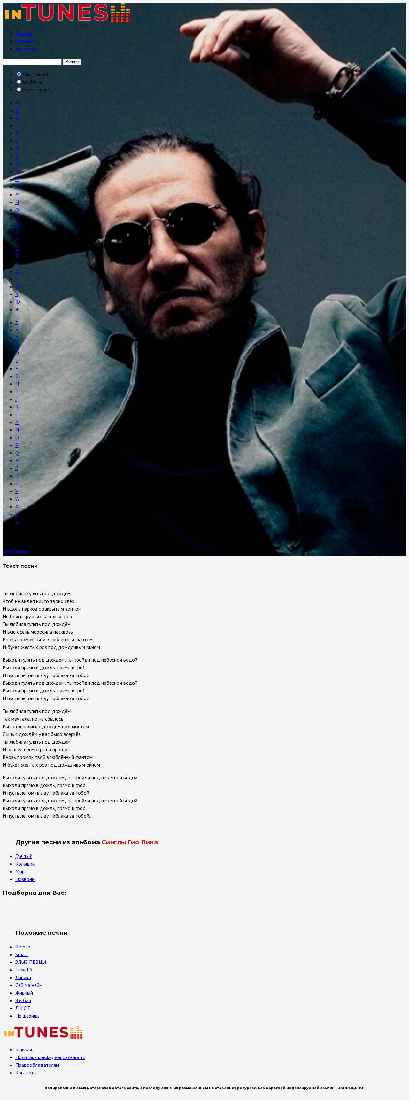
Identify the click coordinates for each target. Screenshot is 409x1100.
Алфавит (25, 41)
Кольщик (25, 864)
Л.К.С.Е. (23, 1008)
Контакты (26, 48)
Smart (21, 954)
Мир (20, 871)
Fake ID (23, 969)
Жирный (24, 992)
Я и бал (23, 1000)
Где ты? (23, 856)
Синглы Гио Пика (130, 842)
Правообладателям (37, 1065)
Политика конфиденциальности (50, 1057)
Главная (23, 33)
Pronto (22, 946)
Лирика (23, 977)
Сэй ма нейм (28, 985)
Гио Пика (15, 552)
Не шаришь (27, 1015)
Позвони (25, 879)
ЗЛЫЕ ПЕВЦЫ (30, 962)
